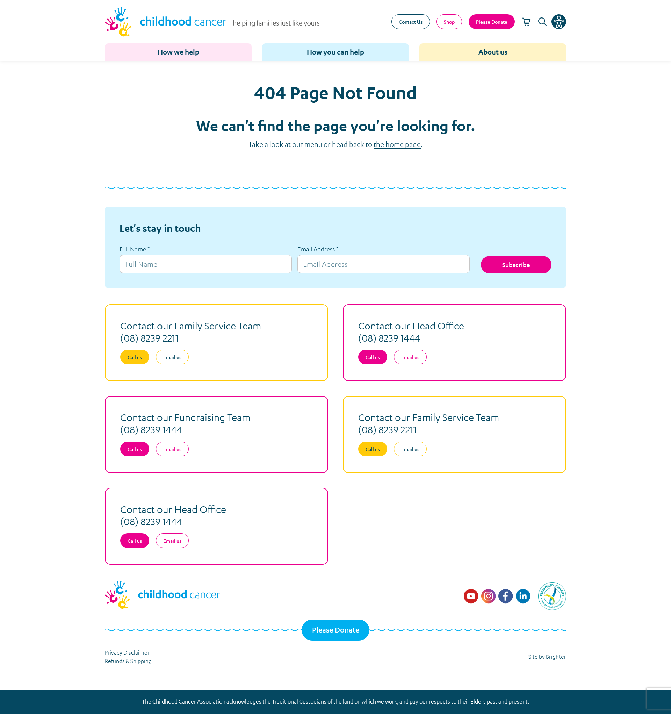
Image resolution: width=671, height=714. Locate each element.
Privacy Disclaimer (127, 652)
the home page (397, 144)
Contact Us (411, 22)
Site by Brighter (547, 656)
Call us (135, 357)
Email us (172, 357)
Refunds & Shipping (128, 660)
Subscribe (516, 265)
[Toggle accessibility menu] (558, 21)
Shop (449, 22)
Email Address (318, 249)
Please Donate (335, 630)
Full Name (135, 249)
